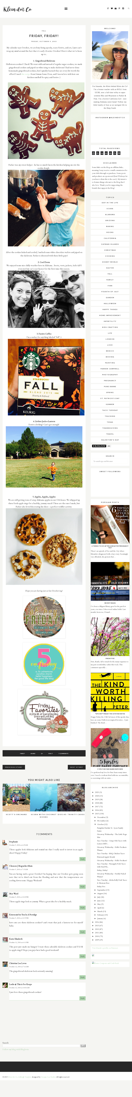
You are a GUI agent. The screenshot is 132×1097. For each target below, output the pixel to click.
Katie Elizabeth (16, 939)
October (100, 824)
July (99, 897)
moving (110, 357)
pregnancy (110, 380)
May (99, 904)
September (101, 890)
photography (110, 374)
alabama (110, 214)
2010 (97, 936)
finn (110, 285)
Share (33, 753)
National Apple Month (106, 857)
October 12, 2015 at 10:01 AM (19, 988)
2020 (97, 796)
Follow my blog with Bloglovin (16, 1049)
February (101, 915)
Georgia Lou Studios (48, 1077)
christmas (110, 250)
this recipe (25, 74)
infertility (110, 321)
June (99, 900)
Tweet (22, 753)
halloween (110, 303)
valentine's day (110, 440)
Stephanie (13, 841)
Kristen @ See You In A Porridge (23, 914)
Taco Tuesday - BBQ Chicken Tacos (111, 853)
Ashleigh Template (25, 1077)
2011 (97, 932)
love (110, 345)
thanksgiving (110, 428)
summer (110, 404)
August (100, 893)
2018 (97, 803)
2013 (97, 925)
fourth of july (110, 291)
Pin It (50, 753)
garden (110, 297)
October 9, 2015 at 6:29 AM (18, 845)
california (110, 238)
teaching (110, 416)
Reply (83, 859)
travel (110, 434)
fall (44, 31)
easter (110, 268)
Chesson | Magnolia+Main (20, 866)
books (110, 232)
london (110, 339)
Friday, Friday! (102, 870)
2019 (97, 799)
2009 (97, 940)
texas (110, 422)
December (101, 817)
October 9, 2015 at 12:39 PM (19, 918)
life (110, 333)
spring (110, 392)
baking (110, 226)
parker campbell (110, 369)
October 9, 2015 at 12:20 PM (19, 897)
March (100, 911)
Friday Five (101, 886)
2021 (97, 792)
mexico (110, 351)
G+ (42, 753)
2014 (97, 922)
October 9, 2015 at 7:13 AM (18, 869)
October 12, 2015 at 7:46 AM (19, 967)
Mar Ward (13, 893)
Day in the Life (110, 202)
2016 (97, 810)
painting (110, 363)
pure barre (110, 386)
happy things (110, 309)
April (99, 907)
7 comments (63, 753)
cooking (110, 256)
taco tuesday (110, 410)
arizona (110, 220)
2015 (97, 813)
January (100, 918)
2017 (97, 806)
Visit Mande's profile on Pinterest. (105, 948)
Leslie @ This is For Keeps (20, 984)
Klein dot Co (12, 1077)
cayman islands (110, 244)
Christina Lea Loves (18, 963)
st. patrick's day (110, 398)
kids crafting (110, 327)
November (101, 820)
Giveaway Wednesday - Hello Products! (112, 860)
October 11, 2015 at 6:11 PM (19, 942)
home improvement (110, 315)
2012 (97, 929)
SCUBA (110, 208)
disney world (110, 262)
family (110, 280)
